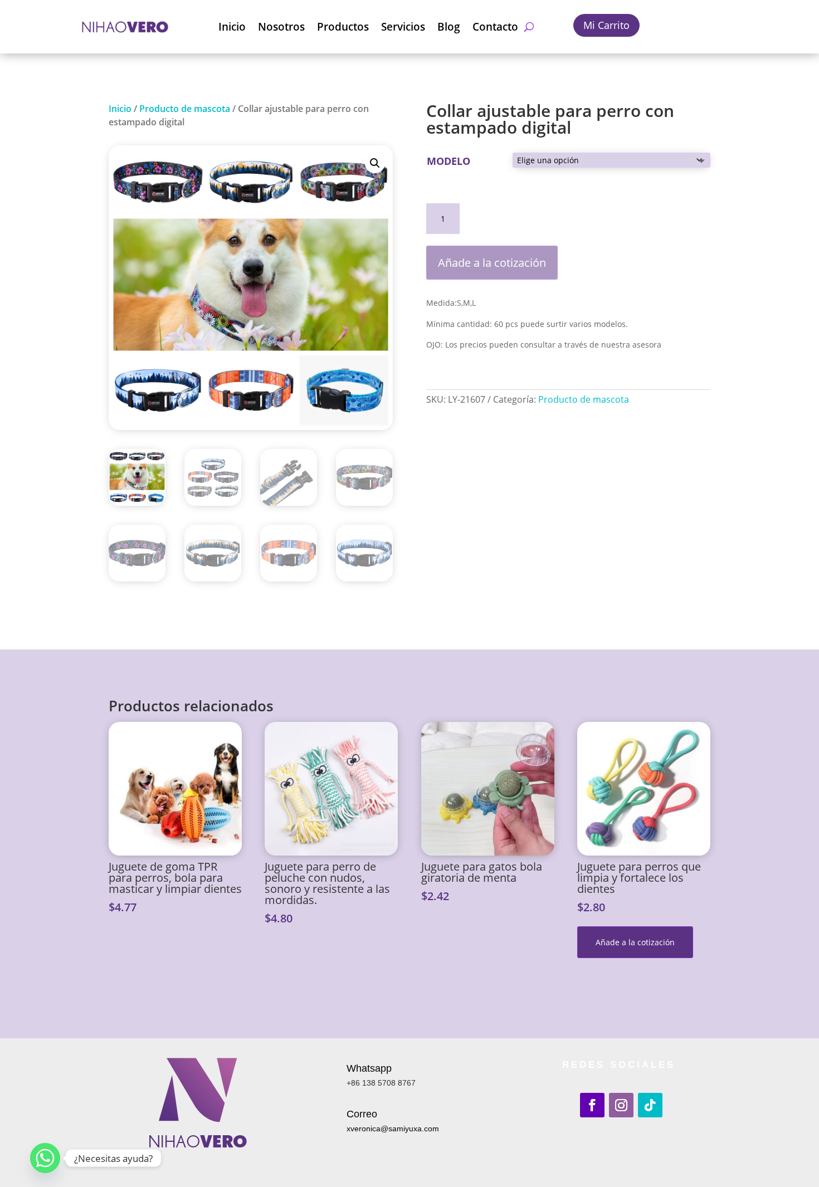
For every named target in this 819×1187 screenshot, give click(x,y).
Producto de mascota (184, 108)
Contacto (495, 26)
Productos (343, 26)
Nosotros (281, 26)
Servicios (403, 26)
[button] (375, 163)
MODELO (448, 161)
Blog (448, 26)
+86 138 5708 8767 (381, 1082)
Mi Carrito (606, 25)
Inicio (232, 26)
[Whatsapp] (45, 1158)
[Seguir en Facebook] (592, 1105)
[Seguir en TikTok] (650, 1105)
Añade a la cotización (492, 262)
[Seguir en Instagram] (621, 1105)
